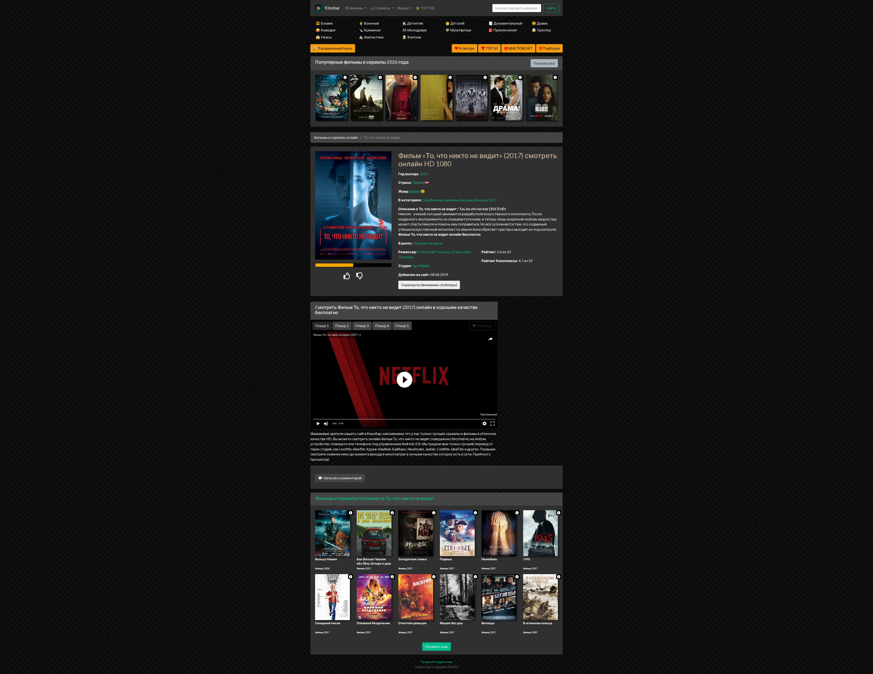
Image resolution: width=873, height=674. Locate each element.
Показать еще (436, 646)
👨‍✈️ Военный (369, 23)
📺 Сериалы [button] (380, 8)
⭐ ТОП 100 (425, 8)
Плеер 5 (402, 326)
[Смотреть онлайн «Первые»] (457, 533)
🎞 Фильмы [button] (354, 8)
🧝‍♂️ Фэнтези (411, 37)
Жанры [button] (403, 8)
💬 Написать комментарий (340, 478)
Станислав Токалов (433, 252)
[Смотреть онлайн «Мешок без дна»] (457, 596)
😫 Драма (539, 23)
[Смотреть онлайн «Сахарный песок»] (332, 596)
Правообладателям (437, 662)
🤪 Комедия (325, 30)
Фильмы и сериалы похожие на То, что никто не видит (374, 498)
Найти (551, 8)
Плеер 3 (362, 326)
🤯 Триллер (541, 30)
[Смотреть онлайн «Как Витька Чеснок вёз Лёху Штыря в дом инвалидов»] (374, 533)
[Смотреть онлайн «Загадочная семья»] (415, 533)
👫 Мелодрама (414, 30)
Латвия (418, 182)
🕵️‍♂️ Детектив (412, 23)
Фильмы (466, 200)
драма (415, 191)
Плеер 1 (322, 326)
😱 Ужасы (324, 37)
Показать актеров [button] (427, 243)
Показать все (544, 63)
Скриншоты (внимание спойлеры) (429, 285)
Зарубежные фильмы (440, 200)
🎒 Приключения (503, 30)
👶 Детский (454, 23)
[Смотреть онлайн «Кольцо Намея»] (332, 533)
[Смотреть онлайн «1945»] (540, 533)
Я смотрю (484, 326)
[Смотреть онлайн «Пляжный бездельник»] (374, 596)
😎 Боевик (324, 23)
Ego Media (420, 266)
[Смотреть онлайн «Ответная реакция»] (415, 596)
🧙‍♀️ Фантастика (371, 37)
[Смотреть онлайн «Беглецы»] (499, 596)
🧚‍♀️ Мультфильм (458, 30)
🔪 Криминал (370, 30)
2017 (424, 174)
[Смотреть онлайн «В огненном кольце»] (540, 596)
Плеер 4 (382, 326)
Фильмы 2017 (485, 200)
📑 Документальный (504, 23)
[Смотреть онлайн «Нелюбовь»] (499, 533)
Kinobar (332, 7)
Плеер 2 (342, 326)
